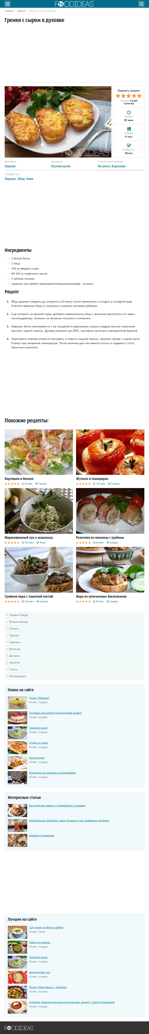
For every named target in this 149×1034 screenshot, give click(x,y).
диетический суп (39, 972)
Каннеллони (37, 757)
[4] (134, 95)
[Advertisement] (74, 53)
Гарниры (14, 642)
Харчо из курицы (39, 942)
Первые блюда (18, 614)
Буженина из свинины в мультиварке (52, 772)
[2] (123, 95)
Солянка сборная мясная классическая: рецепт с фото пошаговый (71, 1002)
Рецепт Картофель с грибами (48, 987)
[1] (118, 95)
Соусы (13, 669)
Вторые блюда (18, 621)
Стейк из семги (38, 742)
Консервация (17, 676)
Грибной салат (38, 727)
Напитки (14, 662)
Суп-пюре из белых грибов (46, 927)
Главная (9, 11)
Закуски (21, 11)
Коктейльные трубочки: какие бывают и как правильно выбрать (69, 820)
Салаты (14, 628)
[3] (128, 95)
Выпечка (14, 648)
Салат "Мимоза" (39, 697)
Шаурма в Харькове (41, 835)
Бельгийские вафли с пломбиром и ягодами (57, 805)
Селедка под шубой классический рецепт (55, 712)
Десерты (14, 655)
